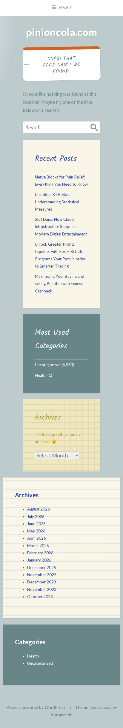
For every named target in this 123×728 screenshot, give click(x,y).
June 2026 (36, 523)
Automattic (61, 714)
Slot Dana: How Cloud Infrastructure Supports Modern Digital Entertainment (61, 226)
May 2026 (36, 531)
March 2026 (38, 545)
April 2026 (36, 538)
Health (41, 375)
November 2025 (41, 574)
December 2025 (41, 567)
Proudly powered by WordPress (36, 707)
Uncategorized (48, 364)
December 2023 (41, 582)
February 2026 (40, 552)
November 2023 (41, 589)
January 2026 (39, 560)
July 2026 (35, 516)
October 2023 (40, 596)
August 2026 (38, 509)
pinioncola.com (61, 32)
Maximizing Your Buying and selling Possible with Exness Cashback (59, 283)
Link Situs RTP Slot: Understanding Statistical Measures (57, 201)
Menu (65, 7)
